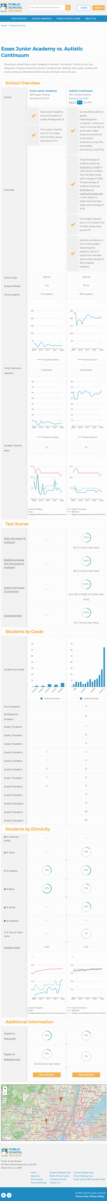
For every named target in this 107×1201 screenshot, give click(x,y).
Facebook (9, 1195)
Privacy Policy (97, 1196)
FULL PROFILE (46, 1075)
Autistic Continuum (81, 91)
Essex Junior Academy (43, 91)
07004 (45, 99)
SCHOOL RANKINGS (42, 18)
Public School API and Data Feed (89, 1179)
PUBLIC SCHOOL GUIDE (68, 18)
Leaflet (88, 1139)
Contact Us (55, 1183)
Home (33, 1172)
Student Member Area (60, 1172)
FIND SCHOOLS (19, 18)
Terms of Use (82, 1196)
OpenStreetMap (99, 1139)
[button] (61, 1099)
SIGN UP (98, 8)
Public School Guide (59, 1176)
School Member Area (83, 1172)
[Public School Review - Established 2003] (11, 7)
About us (35, 1176)
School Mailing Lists (83, 1176)
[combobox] (45, 7)
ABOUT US (90, 18)
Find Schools (37, 1179)
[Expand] (5, 1099)
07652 (85, 99)
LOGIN (84, 8)
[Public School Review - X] (3, 1195)
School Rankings (39, 1183)
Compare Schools (58, 1179)
